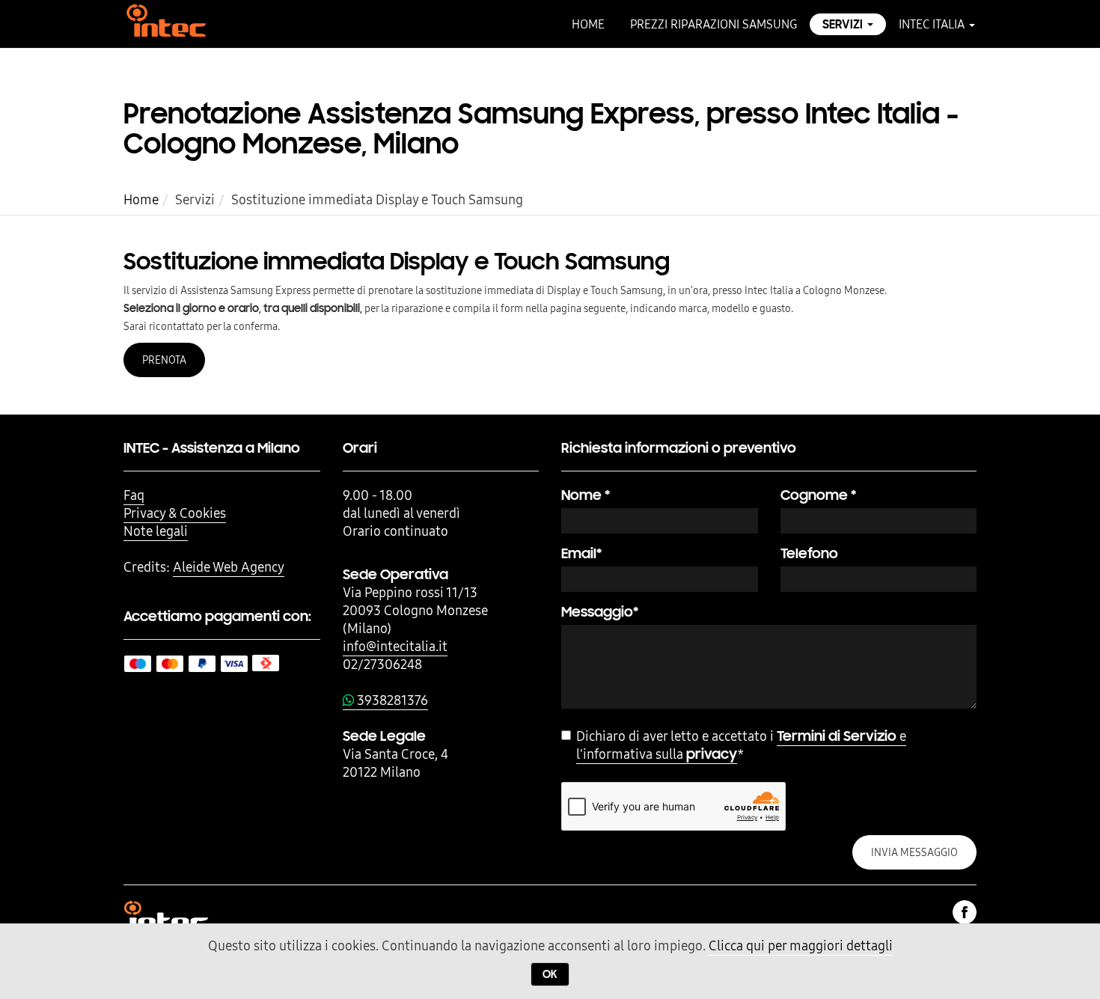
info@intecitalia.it (395, 646)
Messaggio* (599, 611)
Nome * (585, 495)
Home (588, 24)
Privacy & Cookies (174, 513)
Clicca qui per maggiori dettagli (801, 945)
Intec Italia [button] (933, 24)
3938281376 (391, 700)
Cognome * (818, 495)
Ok (550, 974)
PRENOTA (164, 359)
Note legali (155, 531)
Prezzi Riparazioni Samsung (713, 24)
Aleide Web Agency (228, 566)
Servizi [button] (844, 24)
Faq (133, 495)
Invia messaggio (914, 852)
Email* (581, 553)
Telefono (809, 553)
